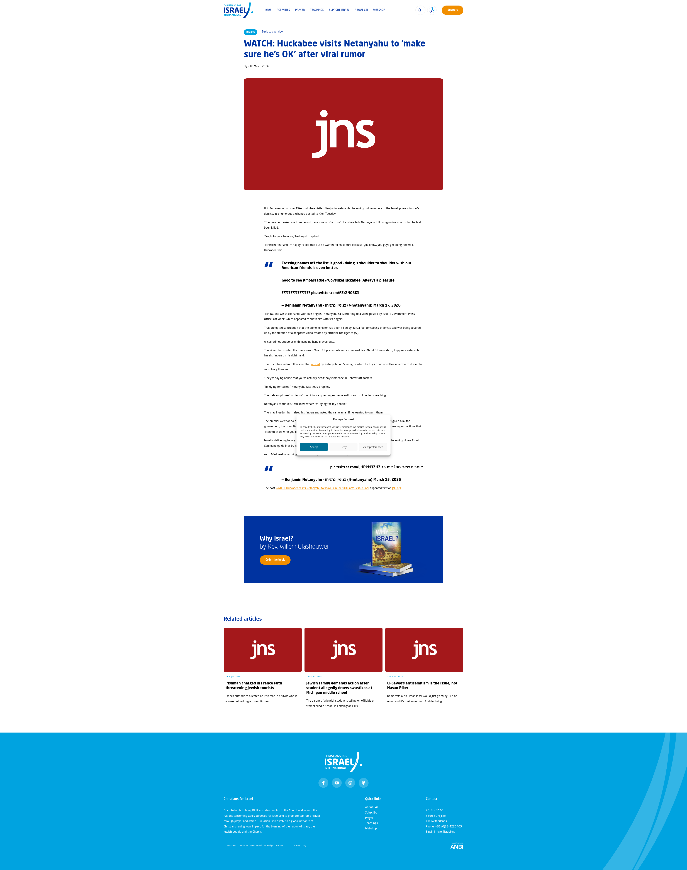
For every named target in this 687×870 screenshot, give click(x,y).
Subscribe (371, 812)
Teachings (317, 10)
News (267, 10)
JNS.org (396, 488)
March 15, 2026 (387, 480)
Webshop (379, 10)
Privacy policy (300, 846)
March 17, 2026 (387, 305)
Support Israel (339, 10)
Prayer (300, 10)
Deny (343, 446)
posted (315, 364)
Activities (283, 10)
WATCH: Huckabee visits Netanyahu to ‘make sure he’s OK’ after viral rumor (322, 488)
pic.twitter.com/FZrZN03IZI (335, 293)
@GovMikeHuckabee (342, 280)
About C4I (361, 10)
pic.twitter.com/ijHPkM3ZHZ (355, 467)
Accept (314, 446)
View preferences (373, 446)
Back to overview (273, 31)
